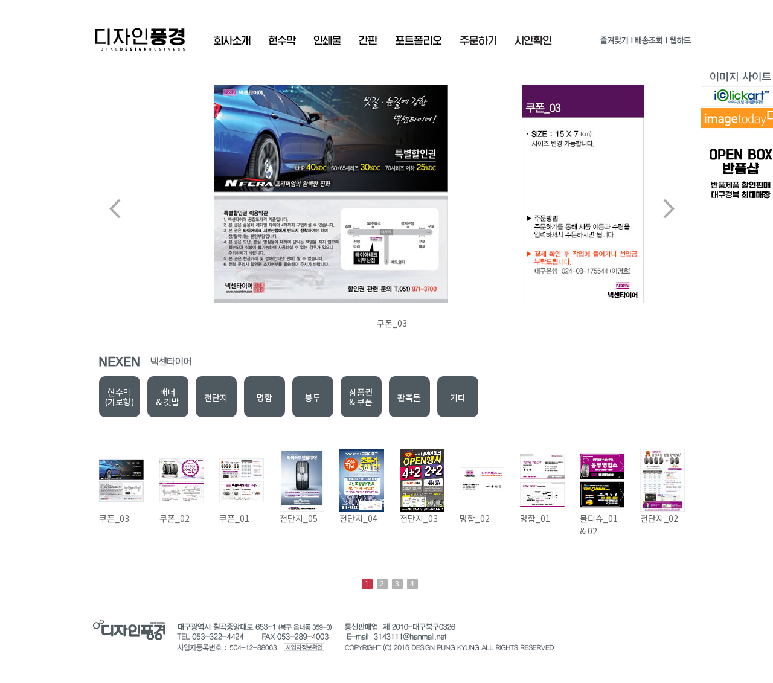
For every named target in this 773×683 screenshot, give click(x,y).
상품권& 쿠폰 (361, 397)
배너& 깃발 (167, 397)
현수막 (282, 40)
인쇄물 (327, 40)
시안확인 (533, 40)
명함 (264, 397)
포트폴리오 (418, 40)
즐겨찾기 (614, 42)
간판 (368, 40)
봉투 (313, 397)
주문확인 (478, 40)
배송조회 (648, 42)
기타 (458, 397)
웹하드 (680, 42)
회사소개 (232, 40)
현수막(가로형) (119, 397)
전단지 (216, 397)
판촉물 (409, 397)
